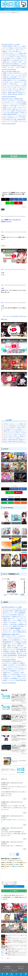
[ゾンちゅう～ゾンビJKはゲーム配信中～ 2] (11, 587)
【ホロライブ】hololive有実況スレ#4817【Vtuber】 (16, 316)
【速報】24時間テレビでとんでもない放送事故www (15, 80)
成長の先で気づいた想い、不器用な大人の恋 (12, 98)
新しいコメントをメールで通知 (9, 882)
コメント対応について (17, 864)
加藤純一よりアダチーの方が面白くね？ (12, 51)
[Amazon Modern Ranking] (24, 552)
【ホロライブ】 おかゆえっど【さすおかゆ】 (13, 100)
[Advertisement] (14, 27)
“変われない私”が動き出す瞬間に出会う (11, 71)
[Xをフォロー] (20, 499)
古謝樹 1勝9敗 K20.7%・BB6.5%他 (13, 645)
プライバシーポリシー (7, 968)
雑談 (3, 209)
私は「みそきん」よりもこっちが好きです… (14, 636)
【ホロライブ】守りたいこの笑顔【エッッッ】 (13, 90)
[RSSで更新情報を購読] (20, 502)
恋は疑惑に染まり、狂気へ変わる (10, 634)
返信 (25, 798)
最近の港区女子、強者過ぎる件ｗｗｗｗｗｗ (14, 616)
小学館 (4, 595)
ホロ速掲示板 (7, 966)
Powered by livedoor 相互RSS (9, 69)
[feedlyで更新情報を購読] (7, 502)
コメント (4, 868)
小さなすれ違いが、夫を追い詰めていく (12, 661)
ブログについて (21, 966)
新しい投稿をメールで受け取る (9, 884)
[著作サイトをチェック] (7, 499)
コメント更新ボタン (14, 890)
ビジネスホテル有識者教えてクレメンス (13, 670)
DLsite (23, 579)
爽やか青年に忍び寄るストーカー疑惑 (10, 44)
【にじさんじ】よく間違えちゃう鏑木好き (14, 663)
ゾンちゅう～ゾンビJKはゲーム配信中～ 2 (11, 594)
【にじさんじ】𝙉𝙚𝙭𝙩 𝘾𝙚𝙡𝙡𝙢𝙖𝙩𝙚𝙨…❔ (13, 628)
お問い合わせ (21, 968)
